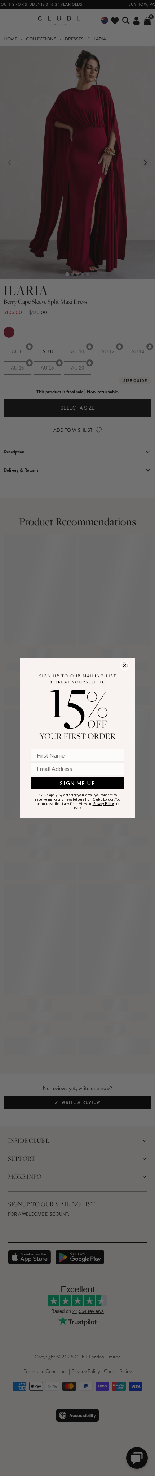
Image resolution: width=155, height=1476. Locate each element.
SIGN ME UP (78, 783)
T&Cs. (78, 808)
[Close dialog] (124, 665)
